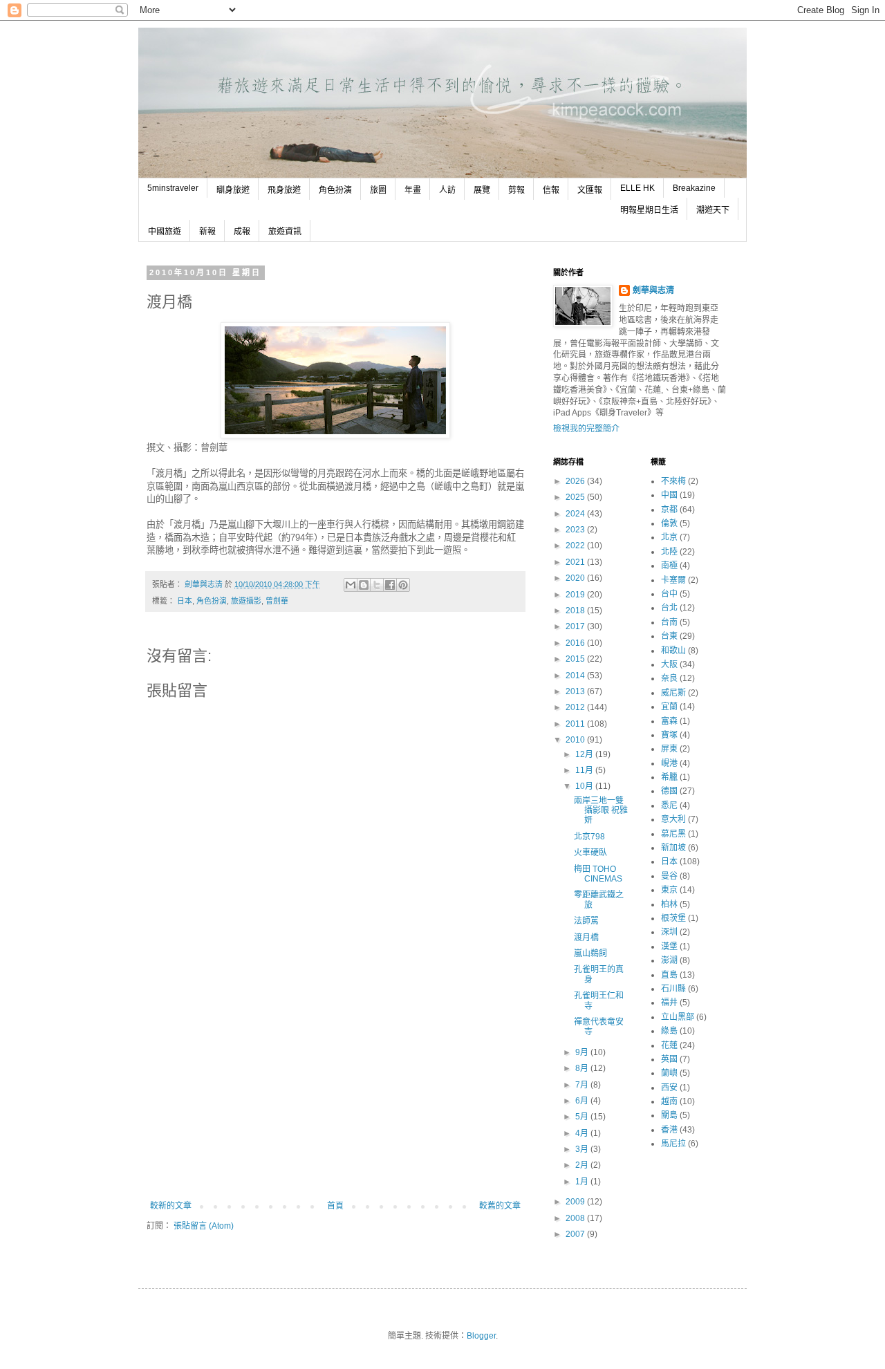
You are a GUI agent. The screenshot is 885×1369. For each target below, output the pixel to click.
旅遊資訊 (284, 231)
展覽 (482, 190)
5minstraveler (172, 188)
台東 (669, 636)
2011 (576, 724)
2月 (582, 1165)
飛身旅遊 (284, 190)
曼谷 (669, 876)
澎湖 (669, 960)
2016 (576, 643)
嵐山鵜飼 (590, 953)
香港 (669, 1130)
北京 (669, 537)
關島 (669, 1115)
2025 (576, 497)
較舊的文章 (500, 1206)
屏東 (669, 749)
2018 (576, 610)
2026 (576, 481)
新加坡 (673, 848)
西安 (669, 1087)
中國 (669, 495)
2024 (576, 514)
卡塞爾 (673, 580)
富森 (669, 721)
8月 (582, 1068)
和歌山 (673, 650)
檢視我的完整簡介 (586, 429)
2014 (576, 675)
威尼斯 (673, 693)
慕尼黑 (673, 834)
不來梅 (673, 481)
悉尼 (669, 805)
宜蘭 (669, 706)
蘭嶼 (669, 1073)
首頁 (335, 1206)
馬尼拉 (673, 1143)
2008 (576, 1218)
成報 (242, 231)
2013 (576, 691)
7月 (582, 1085)
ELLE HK (637, 188)
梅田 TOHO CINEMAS (598, 874)
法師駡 (586, 921)
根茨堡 (673, 918)
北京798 (589, 836)
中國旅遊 (164, 231)
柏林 (669, 904)
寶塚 (669, 735)
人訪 (447, 190)
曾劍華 (277, 601)
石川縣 (673, 989)
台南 (669, 622)
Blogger (481, 1336)
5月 (582, 1116)
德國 (669, 791)
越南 (669, 1101)
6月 (582, 1101)
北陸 (669, 552)
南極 (669, 565)
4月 (582, 1133)
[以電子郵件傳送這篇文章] (350, 585)
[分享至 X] (377, 585)
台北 (669, 608)
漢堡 (669, 946)
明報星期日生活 (649, 210)
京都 (669, 509)
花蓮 (669, 1045)
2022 (576, 545)
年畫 (412, 190)
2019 (576, 594)
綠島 (669, 1031)
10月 (585, 786)
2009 (576, 1202)
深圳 (669, 932)
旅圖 (378, 190)
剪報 (516, 190)
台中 (669, 594)
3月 (582, 1149)
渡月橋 (586, 937)
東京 (669, 890)
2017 (576, 626)
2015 (576, 659)
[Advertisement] (335, 1097)
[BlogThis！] (364, 585)
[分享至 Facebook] (390, 585)
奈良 (669, 678)
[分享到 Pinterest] (403, 585)
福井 (669, 1002)
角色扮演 (335, 190)
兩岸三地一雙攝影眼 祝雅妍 (601, 811)
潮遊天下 (712, 210)
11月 (585, 770)
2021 (576, 562)
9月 (582, 1052)
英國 (669, 1059)
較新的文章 (171, 1206)
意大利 (673, 819)
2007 (576, 1234)
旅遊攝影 (246, 601)
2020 (576, 578)
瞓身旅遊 (233, 190)
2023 (576, 529)
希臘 (669, 777)
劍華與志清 (653, 290)
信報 (551, 190)
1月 (582, 1181)
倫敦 (669, 523)
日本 (184, 601)
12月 (585, 754)
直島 (669, 975)
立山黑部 (677, 1017)
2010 (576, 740)
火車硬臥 (590, 852)
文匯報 (589, 190)
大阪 (669, 664)
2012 (576, 707)
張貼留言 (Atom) (204, 1226)
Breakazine (694, 188)
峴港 (669, 763)
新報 (207, 231)
